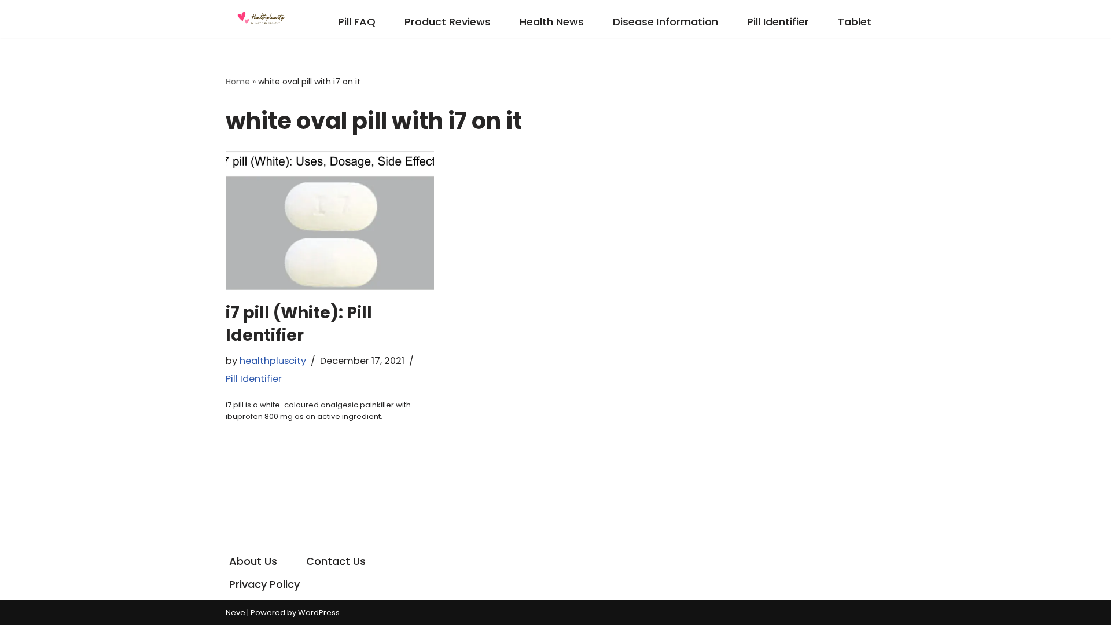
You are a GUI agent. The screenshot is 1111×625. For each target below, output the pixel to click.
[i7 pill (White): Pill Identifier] (330, 220)
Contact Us (336, 561)
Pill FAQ (357, 21)
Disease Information (665, 21)
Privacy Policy (264, 584)
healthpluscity (273, 360)
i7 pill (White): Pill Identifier (299, 324)
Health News (552, 21)
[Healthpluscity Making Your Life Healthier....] (260, 19)
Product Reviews (447, 21)
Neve (235, 612)
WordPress (319, 612)
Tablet (854, 21)
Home (238, 81)
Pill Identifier (778, 21)
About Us (253, 561)
